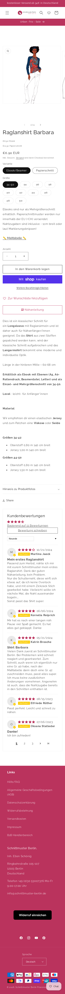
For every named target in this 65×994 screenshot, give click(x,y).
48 (10, 201)
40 (10, 193)
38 (51, 185)
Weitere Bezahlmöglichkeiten (32, 288)
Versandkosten (16, 818)
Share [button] (10, 500)
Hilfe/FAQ (13, 781)
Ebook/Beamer (16, 170)
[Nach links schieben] (25, 125)
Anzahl (7, 249)
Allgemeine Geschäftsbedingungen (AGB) (29, 792)
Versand (20, 158)
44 (35, 193)
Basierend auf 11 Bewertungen (27, 525)
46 (47, 193)
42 (22, 193)
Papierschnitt (45, 170)
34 (27, 185)
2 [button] (24, 743)
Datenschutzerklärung (21, 802)
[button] (7, 13)
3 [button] (32, 743)
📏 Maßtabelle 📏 (14, 238)
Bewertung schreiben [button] (32, 530)
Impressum (14, 827)
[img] (27, 550)
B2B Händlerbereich (20, 835)
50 (22, 201)
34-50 (10, 184)
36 (39, 185)
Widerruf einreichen (32, 915)
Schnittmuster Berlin (26, 987)
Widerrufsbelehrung (20, 810)
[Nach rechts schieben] (40, 125)
